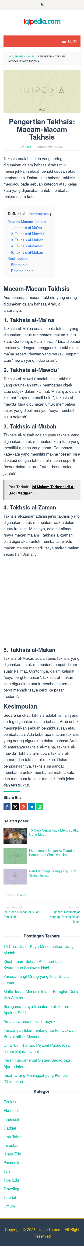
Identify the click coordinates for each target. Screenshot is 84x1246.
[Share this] (7, 806)
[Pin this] (23, 806)
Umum (21, 895)
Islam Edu (12, 1154)
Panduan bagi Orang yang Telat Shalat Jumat (52, 873)
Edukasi (11, 1102)
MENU (72, 41)
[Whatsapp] (39, 806)
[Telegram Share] (31, 806)
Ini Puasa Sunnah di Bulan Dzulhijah (21, 912)
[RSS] (42, 5)
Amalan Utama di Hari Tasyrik (30, 1021)
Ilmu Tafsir (13, 1136)
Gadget (10, 1128)
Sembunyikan (39, 213)
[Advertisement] (42, 603)
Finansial (11, 1119)
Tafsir (8, 1171)
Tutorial (10, 1197)
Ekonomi (11, 1110)
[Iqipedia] (42, 19)
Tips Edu (11, 1180)
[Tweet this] (15, 806)
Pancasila (12, 1162)
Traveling (11, 1188)
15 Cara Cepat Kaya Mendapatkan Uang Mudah (54, 832)
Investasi (11, 1145)
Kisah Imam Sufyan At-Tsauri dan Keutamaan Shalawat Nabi (53, 852)
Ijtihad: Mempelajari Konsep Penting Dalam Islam (64, 914)
